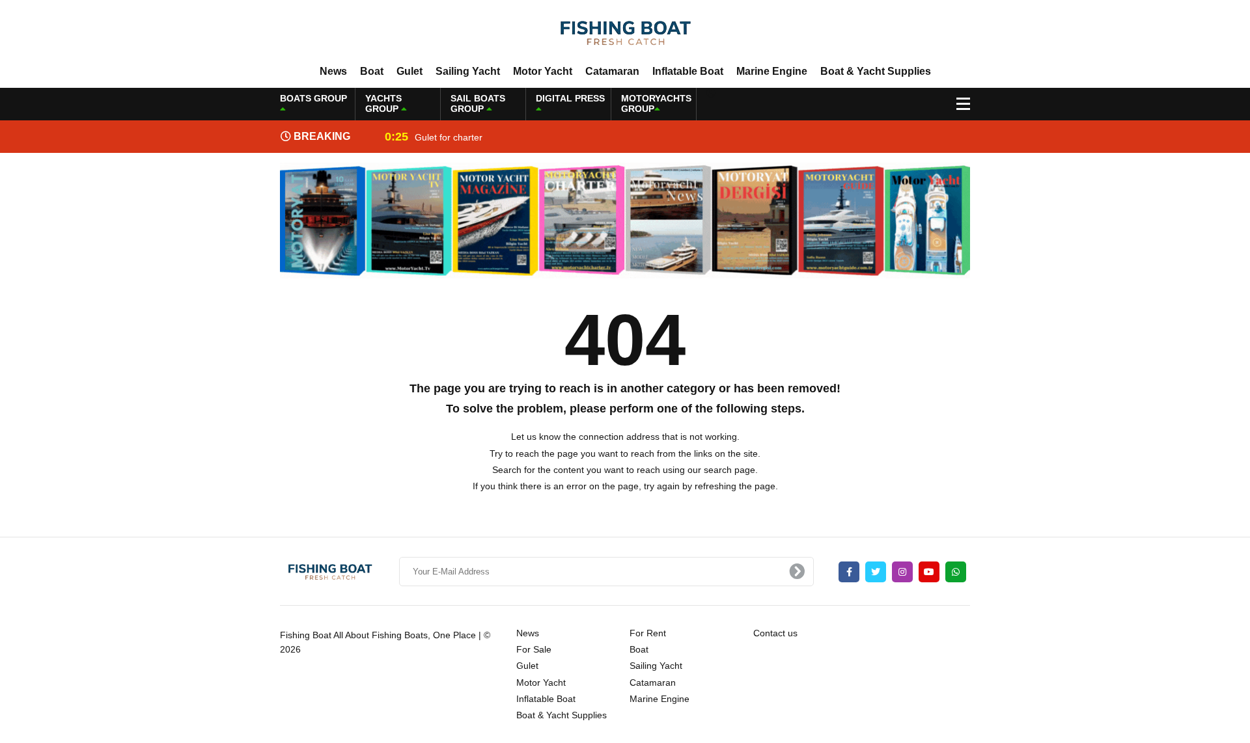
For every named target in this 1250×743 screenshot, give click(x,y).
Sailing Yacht (468, 71)
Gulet (409, 71)
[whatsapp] (955, 571)
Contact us (775, 633)
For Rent (648, 633)
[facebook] (849, 571)
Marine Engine (771, 71)
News (333, 71)
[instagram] (902, 571)
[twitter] (875, 571)
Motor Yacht (542, 71)
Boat (371, 71)
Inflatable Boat (687, 71)
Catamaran (612, 71)
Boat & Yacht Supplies (875, 71)
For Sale (533, 649)
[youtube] (929, 571)
